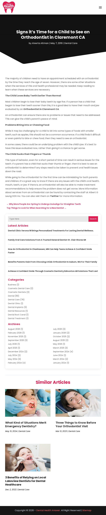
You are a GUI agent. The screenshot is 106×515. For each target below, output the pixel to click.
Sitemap (86, 510)
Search (93, 218)
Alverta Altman (40, 43)
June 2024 (58, 355)
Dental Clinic (14, 303)
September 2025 (16, 340)
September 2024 (61, 351)
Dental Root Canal (17, 314)
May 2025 (57, 344)
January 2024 (59, 362)
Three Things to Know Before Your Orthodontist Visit (76, 424)
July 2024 (12, 355)
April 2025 (12, 347)
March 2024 (58, 359)
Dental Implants (15, 307)
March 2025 (58, 347)
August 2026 (14, 329)
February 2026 (15, 332)
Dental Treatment (17, 318)
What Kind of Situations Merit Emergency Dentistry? (25, 424)
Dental (11, 295)
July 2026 (57, 329)
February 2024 (15, 362)
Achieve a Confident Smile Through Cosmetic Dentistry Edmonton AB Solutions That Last (53, 271)
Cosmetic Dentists (17, 292)
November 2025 (15, 336)
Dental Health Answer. (48, 510)
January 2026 (59, 332)
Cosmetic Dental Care (19, 288)
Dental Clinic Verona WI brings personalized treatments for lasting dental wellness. (51, 230)
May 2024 (12, 359)
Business (12, 284)
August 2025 (59, 340)
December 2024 (16, 351)
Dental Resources (16, 311)
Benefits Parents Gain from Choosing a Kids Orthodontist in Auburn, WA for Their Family (52, 261)
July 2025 (12, 344)
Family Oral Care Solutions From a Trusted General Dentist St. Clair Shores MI (47, 239)
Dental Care (70, 43)
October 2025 (59, 336)
